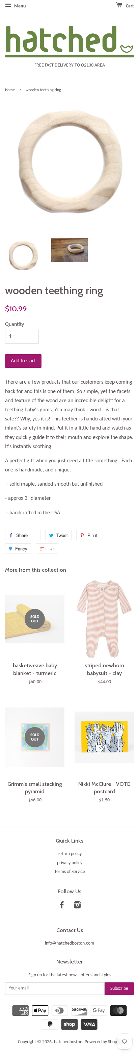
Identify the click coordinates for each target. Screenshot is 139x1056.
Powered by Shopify (103, 1042)
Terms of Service (69, 872)
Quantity (14, 324)
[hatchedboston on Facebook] (61, 906)
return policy (70, 854)
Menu (19, 6)
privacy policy (69, 863)
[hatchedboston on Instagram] (77, 906)
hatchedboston (68, 1042)
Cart (129, 6)
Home (10, 90)
